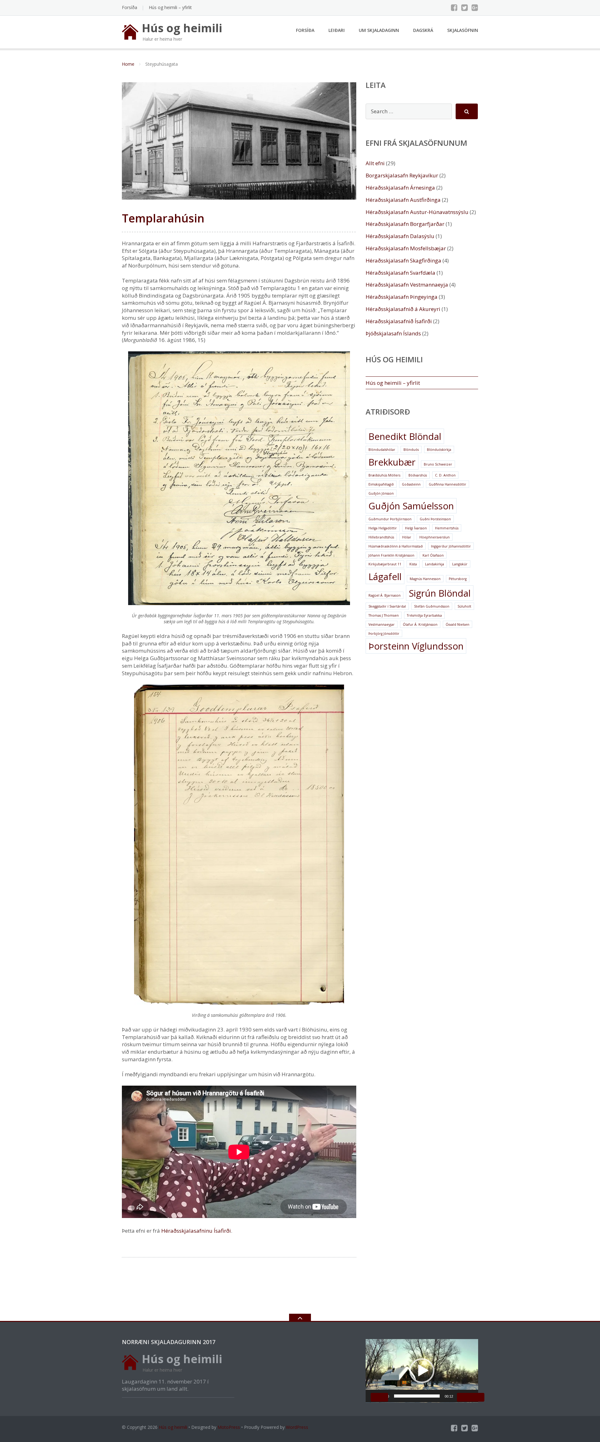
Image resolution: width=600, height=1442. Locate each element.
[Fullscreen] (475, 1397)
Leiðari (336, 30)
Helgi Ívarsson (416, 528)
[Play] (379, 1397)
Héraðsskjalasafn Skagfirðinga (403, 260)
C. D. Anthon (445, 475)
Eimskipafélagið (381, 484)
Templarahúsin (163, 218)
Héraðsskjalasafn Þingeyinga (402, 296)
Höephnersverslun (434, 537)
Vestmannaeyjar (381, 624)
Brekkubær (392, 462)
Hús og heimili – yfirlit (170, 7)
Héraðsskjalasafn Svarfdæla (400, 272)
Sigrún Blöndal (440, 593)
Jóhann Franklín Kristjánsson (391, 555)
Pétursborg (458, 579)
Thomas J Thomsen (383, 615)
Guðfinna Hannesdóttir (447, 484)
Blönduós (411, 449)
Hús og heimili (173, 1427)
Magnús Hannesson (425, 579)
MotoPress (229, 1427)
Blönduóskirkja (439, 449)
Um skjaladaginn (379, 30)
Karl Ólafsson (433, 555)
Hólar (406, 537)
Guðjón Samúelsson (411, 506)
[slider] (417, 1396)
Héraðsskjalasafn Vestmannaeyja (407, 284)
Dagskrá (423, 30)
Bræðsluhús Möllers (384, 475)
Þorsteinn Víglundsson (415, 646)
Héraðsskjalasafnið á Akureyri (403, 309)
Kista (413, 564)
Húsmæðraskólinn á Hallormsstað (395, 546)
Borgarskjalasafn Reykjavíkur (402, 175)
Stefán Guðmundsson (431, 606)
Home (128, 64)
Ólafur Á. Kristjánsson (420, 624)
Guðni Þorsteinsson (435, 519)
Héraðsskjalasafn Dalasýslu (400, 236)
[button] (421, 1370)
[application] (422, 1371)
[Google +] (475, 7)
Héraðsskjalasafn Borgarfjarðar (405, 223)
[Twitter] (464, 7)
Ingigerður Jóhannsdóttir (451, 546)
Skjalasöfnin (462, 30)
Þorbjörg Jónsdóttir (383, 633)
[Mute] (465, 1397)
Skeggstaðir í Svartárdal (387, 606)
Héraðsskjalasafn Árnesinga (400, 187)
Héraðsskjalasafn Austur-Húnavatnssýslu (417, 212)
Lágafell (385, 576)
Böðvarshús (417, 475)
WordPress (297, 1427)
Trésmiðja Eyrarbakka (424, 615)
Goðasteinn (411, 484)
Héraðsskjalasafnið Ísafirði (399, 321)
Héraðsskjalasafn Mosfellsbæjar (406, 248)
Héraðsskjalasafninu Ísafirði (196, 1230)
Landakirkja (434, 564)
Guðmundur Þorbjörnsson (390, 519)
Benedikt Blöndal (404, 436)
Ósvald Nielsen (457, 624)
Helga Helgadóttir (382, 528)
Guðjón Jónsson (381, 493)
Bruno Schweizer (438, 464)
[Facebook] (454, 7)
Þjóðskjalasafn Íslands (393, 333)
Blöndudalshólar (381, 449)
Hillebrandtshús (381, 537)
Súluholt (464, 606)
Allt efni (375, 163)
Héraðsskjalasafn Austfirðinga (403, 199)
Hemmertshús (446, 528)
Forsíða (129, 7)
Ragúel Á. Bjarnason (384, 595)
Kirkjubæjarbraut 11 (384, 564)
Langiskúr (460, 564)
